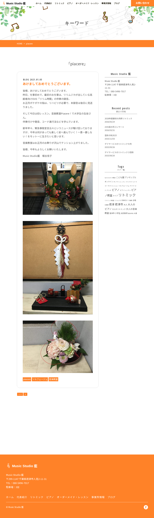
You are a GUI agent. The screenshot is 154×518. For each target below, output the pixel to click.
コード (135, 182)
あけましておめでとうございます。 (47, 83)
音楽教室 (53, 379)
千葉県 (130, 200)
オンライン (109, 181)
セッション (114, 186)
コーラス (108, 186)
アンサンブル (130, 177)
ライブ (115, 195)
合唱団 (107, 205)
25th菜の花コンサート (114, 126)
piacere (27, 379)
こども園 (120, 177)
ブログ (117, 3)
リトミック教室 (109, 200)
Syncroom (108, 178)
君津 (111, 204)
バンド (108, 190)
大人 (125, 204)
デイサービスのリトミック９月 (118, 143)
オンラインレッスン (119, 182)
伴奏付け (125, 200)
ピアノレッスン (125, 190)
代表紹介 (48, 3)
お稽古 (114, 178)
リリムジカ (117, 200)
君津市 (119, 204)
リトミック (59, 3)
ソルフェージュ (39, 379)
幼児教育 (124, 213)
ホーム (39, 3)
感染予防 (130, 213)
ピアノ (70, 3)
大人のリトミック (119, 209)
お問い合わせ (142, 3)
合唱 (134, 200)
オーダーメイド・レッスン (87, 3)
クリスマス (129, 182)
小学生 (117, 213)
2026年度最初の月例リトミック (118, 118)
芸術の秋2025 (111, 135)
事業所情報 (106, 3)
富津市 (112, 213)
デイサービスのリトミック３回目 (119, 152)
